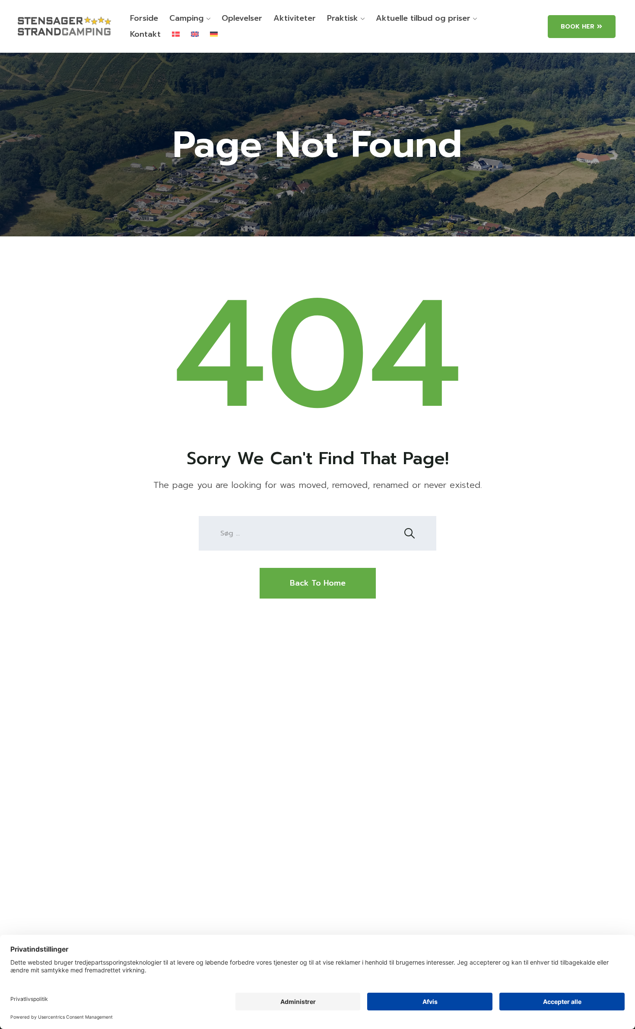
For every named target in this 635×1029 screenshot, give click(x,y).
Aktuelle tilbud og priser (423, 18)
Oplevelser (242, 18)
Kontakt (145, 34)
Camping (186, 18)
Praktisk (342, 18)
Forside (144, 18)
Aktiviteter (294, 18)
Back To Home (318, 583)
